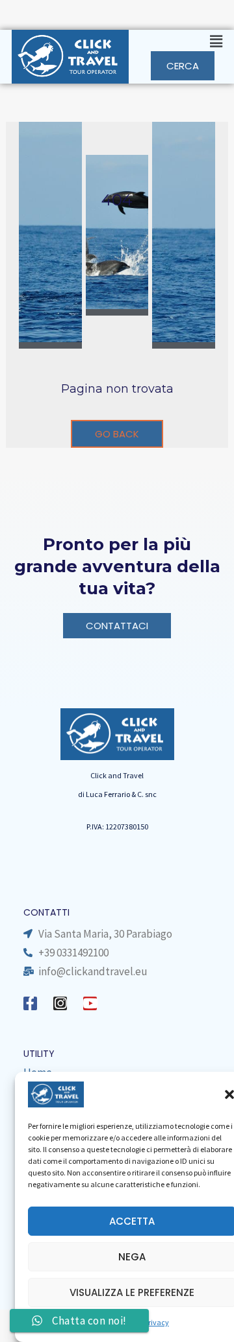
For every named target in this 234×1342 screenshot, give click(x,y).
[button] (180, 41)
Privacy (156, 1322)
